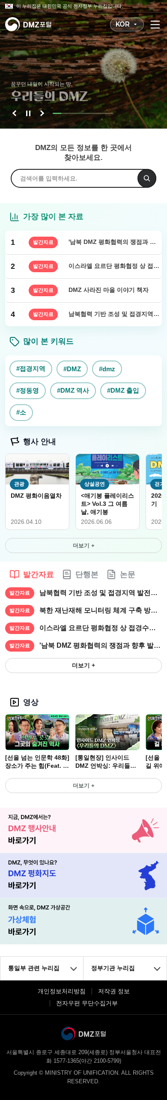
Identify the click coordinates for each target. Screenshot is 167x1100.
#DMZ (72, 369)
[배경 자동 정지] (28, 113)
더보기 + (84, 545)
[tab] (31, 574)
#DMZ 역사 (73, 390)
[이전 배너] (15, 113)
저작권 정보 (114, 991)
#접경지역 (30, 368)
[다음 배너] (41, 113)
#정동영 (27, 390)
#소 (21, 412)
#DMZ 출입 (123, 390)
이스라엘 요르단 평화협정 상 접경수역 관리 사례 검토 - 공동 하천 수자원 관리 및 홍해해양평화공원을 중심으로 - (100, 627)
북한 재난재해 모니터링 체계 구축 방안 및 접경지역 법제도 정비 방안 (100, 610)
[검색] (146, 178)
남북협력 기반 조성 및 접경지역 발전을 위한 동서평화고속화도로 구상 (100, 592)
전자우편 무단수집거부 (87, 1003)
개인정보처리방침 (62, 991)
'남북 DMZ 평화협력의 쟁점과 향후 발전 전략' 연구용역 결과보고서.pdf (100, 645)
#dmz (107, 369)
